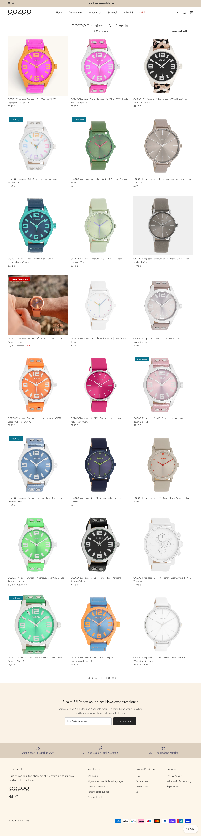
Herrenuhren (94, 12)
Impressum (92, 776)
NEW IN (128, 12)
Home (59, 12)
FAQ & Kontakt (174, 776)
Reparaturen (173, 786)
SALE (142, 12)
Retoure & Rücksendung (179, 781)
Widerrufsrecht (95, 797)
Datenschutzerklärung (98, 786)
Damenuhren (75, 12)
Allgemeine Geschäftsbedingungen (105, 781)
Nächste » (111, 678)
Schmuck (112, 12)
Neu (138, 776)
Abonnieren (124, 721)
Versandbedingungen (98, 792)
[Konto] (176, 12)
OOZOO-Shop (23, 820)
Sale (138, 792)
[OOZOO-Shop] (19, 12)
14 (101, 678)
